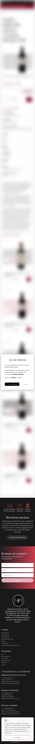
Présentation (5, 632)
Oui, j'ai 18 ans (12, 384)
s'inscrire (17, 580)
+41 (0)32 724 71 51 (8, 693)
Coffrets (3, 662)
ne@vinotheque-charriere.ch (10, 698)
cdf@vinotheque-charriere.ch (10, 683)
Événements (5, 637)
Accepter (17, 737)
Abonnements (5, 660)
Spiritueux (4, 658)
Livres (3, 664)
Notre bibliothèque (7, 639)
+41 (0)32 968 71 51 (8, 678)
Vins (2, 654)
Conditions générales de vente (10, 645)
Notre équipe (5, 635)
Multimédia (5, 643)
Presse (3, 641)
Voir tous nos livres (17, 537)
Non (26, 384)
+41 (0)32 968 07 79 (8, 708)
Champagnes (5, 656)
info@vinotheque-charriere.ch (10, 714)
